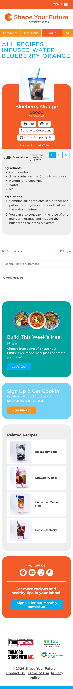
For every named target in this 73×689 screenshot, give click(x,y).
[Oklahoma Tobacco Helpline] (20, 642)
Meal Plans (31, 32)
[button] (30, 112)
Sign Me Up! (22, 410)
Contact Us (15, 673)
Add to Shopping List (37, 137)
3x (66, 155)
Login (67, 251)
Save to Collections (37, 130)
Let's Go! (19, 367)
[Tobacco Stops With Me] (20, 655)
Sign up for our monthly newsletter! (37, 605)
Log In (52, 32)
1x (52, 155)
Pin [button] (46, 123)
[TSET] (52, 642)
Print (30, 123)
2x (59, 155)
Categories (10, 32)
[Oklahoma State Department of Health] (52, 655)
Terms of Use (38, 673)
